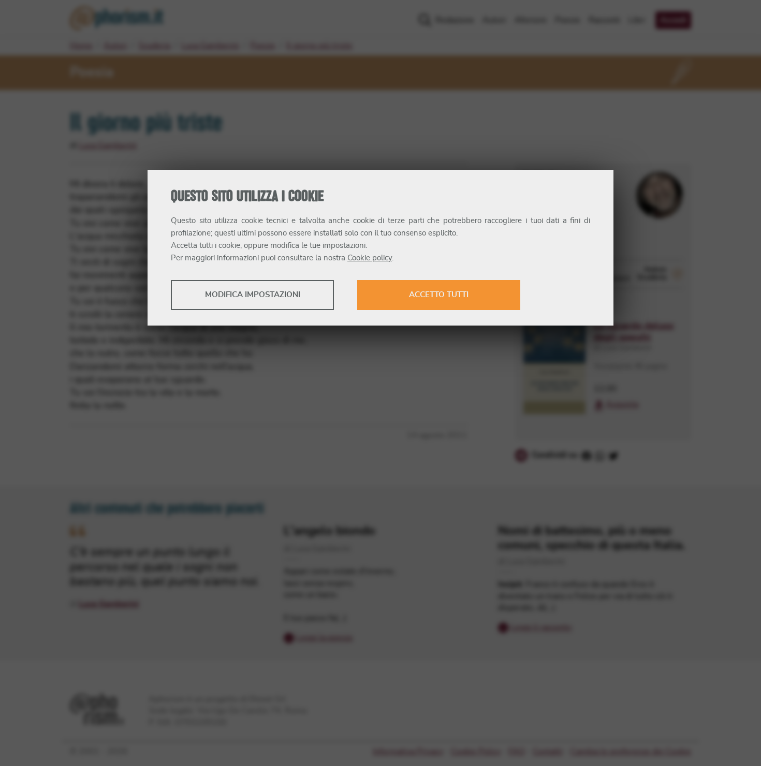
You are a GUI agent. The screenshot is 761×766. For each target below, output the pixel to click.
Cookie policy (369, 258)
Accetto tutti (439, 295)
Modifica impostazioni (252, 295)
